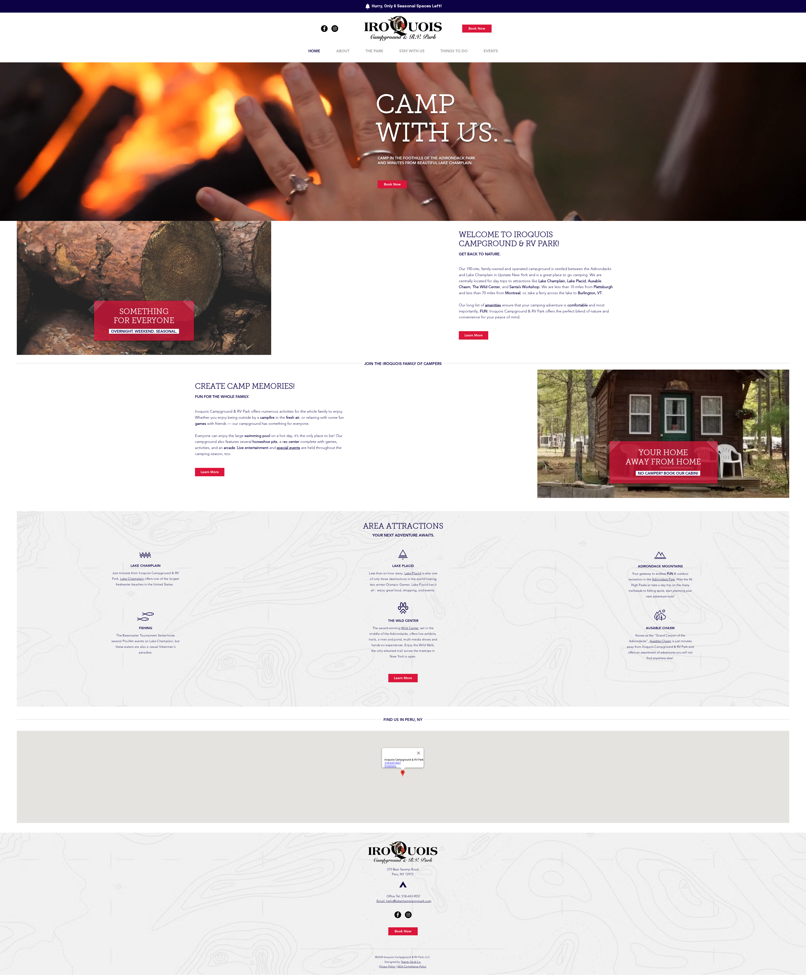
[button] (403, 6)
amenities (493, 305)
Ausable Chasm (660, 641)
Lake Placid (412, 573)
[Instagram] (334, 28)
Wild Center (409, 628)
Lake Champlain (132, 579)
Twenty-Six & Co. (411, 961)
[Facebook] (324, 28)
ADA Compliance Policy (412, 966)
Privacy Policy (387, 966)
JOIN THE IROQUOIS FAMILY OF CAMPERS (403, 363)
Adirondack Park (663, 579)
